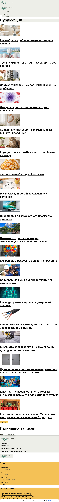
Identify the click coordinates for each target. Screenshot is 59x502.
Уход (3, 24)
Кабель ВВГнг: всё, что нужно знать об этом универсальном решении (28, 326)
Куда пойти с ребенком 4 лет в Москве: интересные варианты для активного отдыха (29, 393)
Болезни (6, 14)
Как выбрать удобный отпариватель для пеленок (16, 493)
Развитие (5, 467)
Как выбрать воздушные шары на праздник (28, 260)
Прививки (7, 16)
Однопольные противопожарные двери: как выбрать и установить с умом (28, 371)
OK (49, 500)
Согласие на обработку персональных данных (15, 451)
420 (6, 434)
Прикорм (6, 481)
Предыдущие (4, 422)
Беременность (6, 482)
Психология (7, 469)
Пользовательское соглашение (11, 450)
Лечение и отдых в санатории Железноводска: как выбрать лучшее (24, 240)
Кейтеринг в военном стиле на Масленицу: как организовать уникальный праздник (27, 415)
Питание (4, 477)
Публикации (5, 445)
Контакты (5, 443)
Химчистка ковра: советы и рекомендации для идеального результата (27, 348)
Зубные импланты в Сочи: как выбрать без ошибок (17, 495)
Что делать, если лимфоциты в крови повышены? (16, 498)
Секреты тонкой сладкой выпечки (22, 174)
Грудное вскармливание (10, 479)
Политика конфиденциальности (11, 448)
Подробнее (46, 500)
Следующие (11, 434)
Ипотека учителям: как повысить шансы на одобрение (18, 496)
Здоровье (5, 472)
